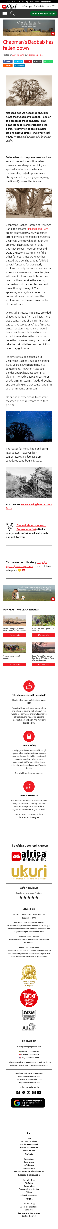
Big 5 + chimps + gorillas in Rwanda (43, 630)
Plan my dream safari (43, 13)
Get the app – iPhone (29, 1141)
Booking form (29, 1168)
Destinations (29, 1159)
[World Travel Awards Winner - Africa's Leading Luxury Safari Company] (29, 986)
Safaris (29, 1154)
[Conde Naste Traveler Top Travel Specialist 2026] (29, 1006)
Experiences (29, 1162)
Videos (29, 1192)
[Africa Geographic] (9, 6)
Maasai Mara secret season (11, 657)
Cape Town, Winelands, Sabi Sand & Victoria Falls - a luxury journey (43, 658)
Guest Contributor (35, 55)
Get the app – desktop (29, 1147)
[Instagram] (34, 1093)
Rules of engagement (29, 1195)
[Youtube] (29, 1093)
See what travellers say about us (29, 773)
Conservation (29, 1186)
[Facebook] (18, 1093)
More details (14, 635)
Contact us (29, 1210)
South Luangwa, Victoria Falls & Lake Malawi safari (14, 630)
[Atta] (29, 1030)
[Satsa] (29, 1019)
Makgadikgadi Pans (37, 228)
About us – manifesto (29, 1207)
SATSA (26, 762)
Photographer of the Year (29, 1189)
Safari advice (29, 1165)
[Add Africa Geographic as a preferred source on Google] (29, 1107)
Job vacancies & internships (29, 1213)
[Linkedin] (39, 1093)
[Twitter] (23, 1093)
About (29, 1198)
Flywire (15, 753)
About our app (29, 1150)
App (29, 1133)
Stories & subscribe (29, 1175)
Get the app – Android (29, 1144)
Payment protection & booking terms (29, 1171)
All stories (29, 1183)
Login (29, 1138)
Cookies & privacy (29, 1216)
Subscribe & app (29, 1180)
